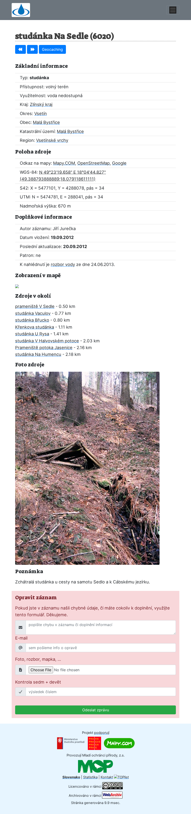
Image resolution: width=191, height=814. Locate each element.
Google (119, 163)
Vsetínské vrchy (52, 140)
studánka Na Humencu (38, 354)
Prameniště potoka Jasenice (43, 347)
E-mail (21, 637)
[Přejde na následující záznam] (32, 49)
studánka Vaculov (33, 313)
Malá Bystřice (46, 122)
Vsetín (40, 113)
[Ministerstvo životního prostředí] (71, 743)
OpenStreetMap (93, 163)
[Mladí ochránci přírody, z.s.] (95, 766)
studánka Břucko (32, 320)
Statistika (90, 777)
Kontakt (107, 777)
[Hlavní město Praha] (94, 743)
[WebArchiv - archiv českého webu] (112, 795)
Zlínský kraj (41, 104)
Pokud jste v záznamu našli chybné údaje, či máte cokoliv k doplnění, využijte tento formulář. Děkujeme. (92, 611)
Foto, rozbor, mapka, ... (38, 659)
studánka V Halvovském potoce (47, 340)
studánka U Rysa (32, 333)
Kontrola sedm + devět (38, 682)
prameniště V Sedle (35, 306)
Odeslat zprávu (95, 710)
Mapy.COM (64, 163)
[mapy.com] (119, 743)
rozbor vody (63, 264)
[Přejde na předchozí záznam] (20, 49)
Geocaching (52, 49)
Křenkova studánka (34, 327)
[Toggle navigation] (172, 10)
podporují (101, 733)
